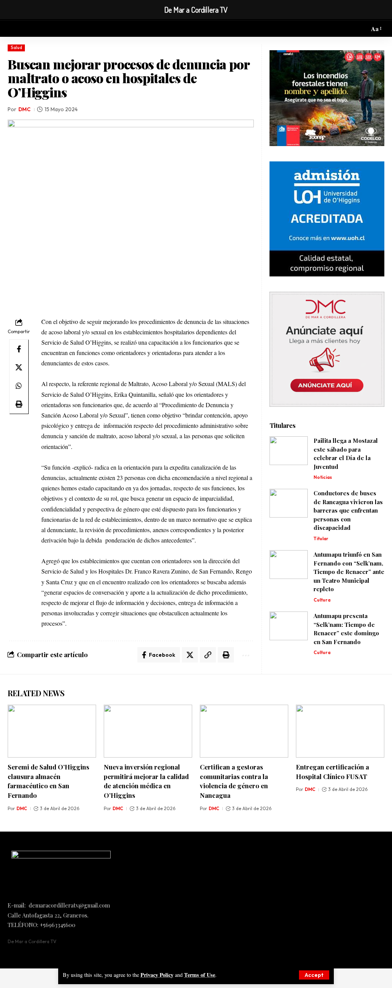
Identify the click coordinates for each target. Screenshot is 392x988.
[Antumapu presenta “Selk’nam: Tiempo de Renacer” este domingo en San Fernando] (289, 626)
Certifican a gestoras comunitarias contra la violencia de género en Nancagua (234, 781)
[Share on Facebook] (19, 349)
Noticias (323, 477)
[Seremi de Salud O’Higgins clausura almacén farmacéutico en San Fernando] (52, 731)
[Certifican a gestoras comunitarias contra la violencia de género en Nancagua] (244, 731)
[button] (314, 975)
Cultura (322, 600)
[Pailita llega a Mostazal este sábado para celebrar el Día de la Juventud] (289, 450)
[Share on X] (19, 367)
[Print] (19, 404)
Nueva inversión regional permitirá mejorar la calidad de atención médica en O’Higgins (146, 781)
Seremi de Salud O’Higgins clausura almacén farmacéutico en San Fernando (48, 781)
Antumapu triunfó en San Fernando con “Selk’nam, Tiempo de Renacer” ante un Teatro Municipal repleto (349, 572)
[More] (245, 655)
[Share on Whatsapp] (19, 385)
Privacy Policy (156, 975)
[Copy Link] (208, 655)
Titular (321, 538)
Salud (16, 47)
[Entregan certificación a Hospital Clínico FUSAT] (340, 731)
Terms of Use (199, 975)
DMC (24, 109)
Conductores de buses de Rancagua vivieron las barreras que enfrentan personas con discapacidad (348, 510)
